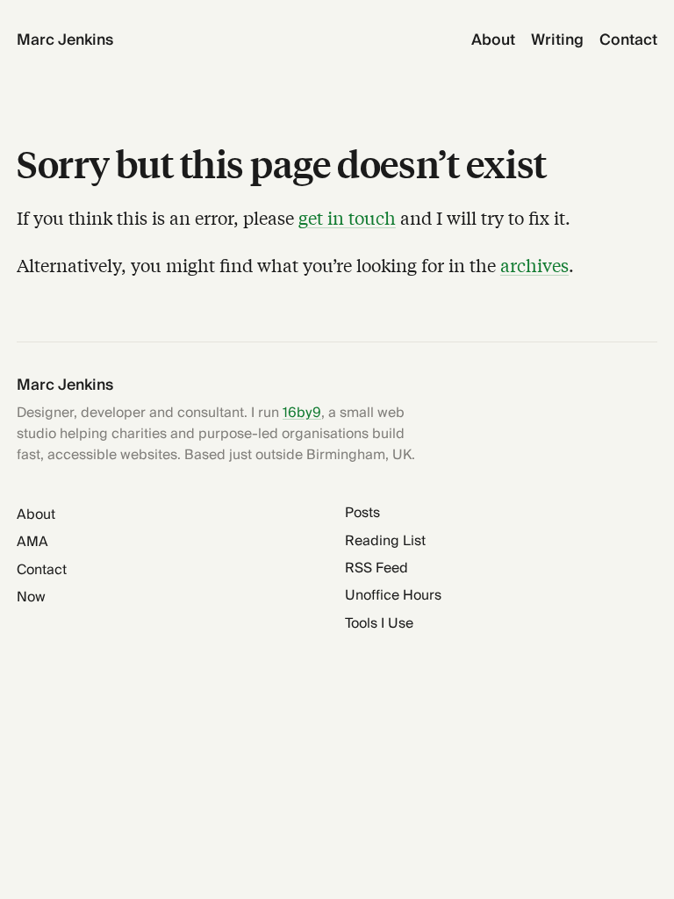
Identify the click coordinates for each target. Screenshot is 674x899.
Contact (628, 40)
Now (31, 597)
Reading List (385, 541)
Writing (557, 40)
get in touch (347, 217)
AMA (32, 542)
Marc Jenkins (65, 40)
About (493, 40)
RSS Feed (376, 568)
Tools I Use (379, 624)
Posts (362, 513)
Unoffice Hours (393, 596)
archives (534, 265)
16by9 (302, 413)
